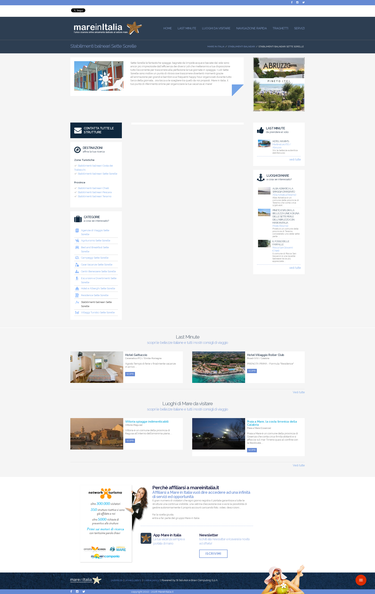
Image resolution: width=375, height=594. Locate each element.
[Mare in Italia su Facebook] (291, 2)
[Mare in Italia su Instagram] (297, 2)
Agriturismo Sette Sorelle (95, 240)
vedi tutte (295, 159)
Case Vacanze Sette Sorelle (96, 264)
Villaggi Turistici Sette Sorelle (98, 312)
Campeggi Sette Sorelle (94, 257)
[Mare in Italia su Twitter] (303, 2)
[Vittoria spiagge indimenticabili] (96, 447)
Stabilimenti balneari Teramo (94, 196)
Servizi (299, 28)
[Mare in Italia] (106, 33)
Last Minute (187, 28)
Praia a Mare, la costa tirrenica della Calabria (272, 423)
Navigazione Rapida (251, 28)
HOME (167, 28)
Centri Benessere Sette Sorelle (98, 271)
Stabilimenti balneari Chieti (93, 188)
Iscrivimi (213, 553)
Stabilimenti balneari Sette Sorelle (97, 173)
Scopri (130, 374)
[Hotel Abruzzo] (279, 112)
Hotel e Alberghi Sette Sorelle (98, 288)
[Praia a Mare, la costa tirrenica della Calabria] (218, 447)
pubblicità (117, 580)
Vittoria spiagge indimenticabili (147, 421)
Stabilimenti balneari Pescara (95, 192)
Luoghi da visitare (216, 28)
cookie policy (151, 580)
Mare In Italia (215, 46)
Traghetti (280, 28)
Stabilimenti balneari (241, 46)
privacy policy (133, 580)
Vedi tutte (299, 392)
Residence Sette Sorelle (94, 295)
